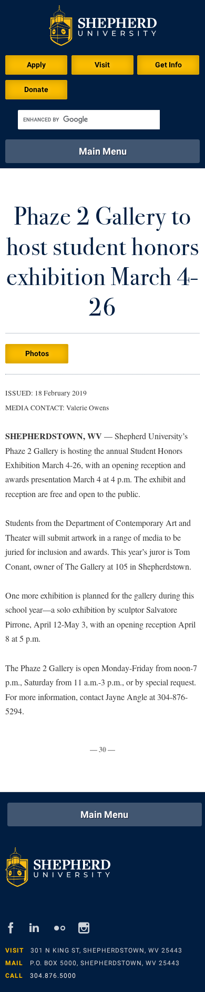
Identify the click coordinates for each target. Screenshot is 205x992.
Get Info (168, 64)
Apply (36, 64)
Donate (36, 89)
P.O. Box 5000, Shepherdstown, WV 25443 (105, 963)
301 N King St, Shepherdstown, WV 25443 (106, 950)
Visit (102, 64)
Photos (37, 353)
